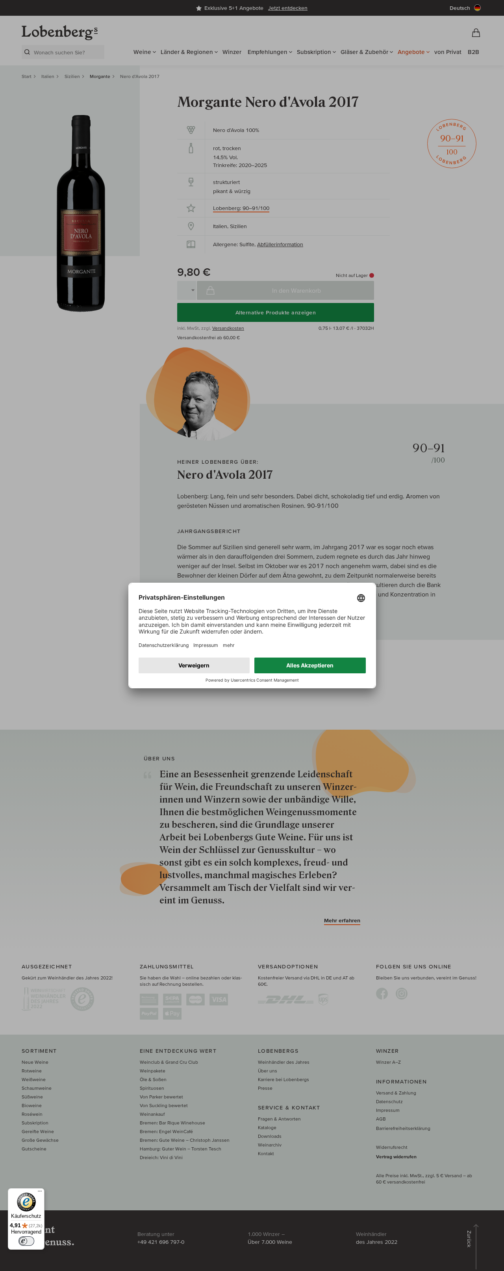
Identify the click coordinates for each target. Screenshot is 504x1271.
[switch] (26, 1241)
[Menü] (39, 1193)
